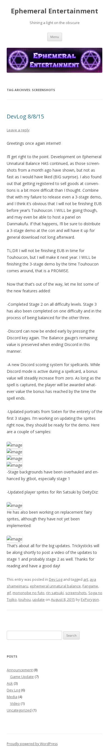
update (38, 599)
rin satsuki (55, 592)
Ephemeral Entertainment (54, 11)
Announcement (20, 669)
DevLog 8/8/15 (25, 116)
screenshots (76, 592)
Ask (10, 683)
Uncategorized (19, 710)
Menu (54, 37)
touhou (24, 599)
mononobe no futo (28, 592)
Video (15, 703)
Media (12, 696)
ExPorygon (90, 599)
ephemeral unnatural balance (55, 586)
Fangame (90, 586)
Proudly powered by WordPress (32, 743)
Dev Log (55, 579)
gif (9, 592)
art (85, 579)
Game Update (22, 676)
